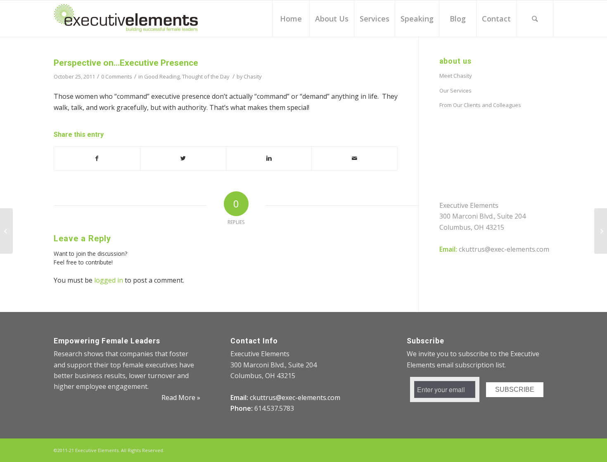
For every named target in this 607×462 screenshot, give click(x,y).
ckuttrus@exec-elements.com (504, 249)
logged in (108, 280)
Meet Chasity (455, 75)
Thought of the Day (205, 76)
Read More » (180, 397)
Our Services (455, 90)
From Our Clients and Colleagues (480, 105)
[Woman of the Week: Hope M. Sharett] (6, 231)
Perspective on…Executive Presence (126, 63)
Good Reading (162, 76)
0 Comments (116, 76)
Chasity (252, 76)
